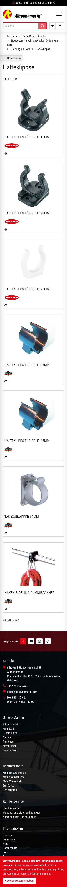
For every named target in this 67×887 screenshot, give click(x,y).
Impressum (9, 839)
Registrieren (10, 790)
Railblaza (8, 741)
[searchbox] (25, 25)
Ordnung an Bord (20, 49)
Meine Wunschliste (14, 777)
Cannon (7, 737)
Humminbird (10, 733)
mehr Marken (10, 750)
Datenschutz (10, 848)
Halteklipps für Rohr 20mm (26, 213)
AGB (5, 843)
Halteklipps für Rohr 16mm (26, 137)
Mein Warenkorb (12, 781)
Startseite (11, 36)
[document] (33, 871)
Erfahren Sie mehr (39, 873)
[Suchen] (42, 25)
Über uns (8, 835)
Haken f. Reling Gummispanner (29, 593)
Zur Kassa (8, 785)
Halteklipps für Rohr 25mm (26, 289)
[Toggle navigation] (59, 14)
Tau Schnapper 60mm (21, 517)
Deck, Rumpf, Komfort (35, 36)
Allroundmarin (11, 724)
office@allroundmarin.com (22, 692)
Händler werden (12, 808)
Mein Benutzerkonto (14, 772)
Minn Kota (9, 728)
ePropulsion (10, 746)
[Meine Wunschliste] (52, 25)
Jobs (5, 852)
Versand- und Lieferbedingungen (22, 812)
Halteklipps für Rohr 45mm (26, 441)
